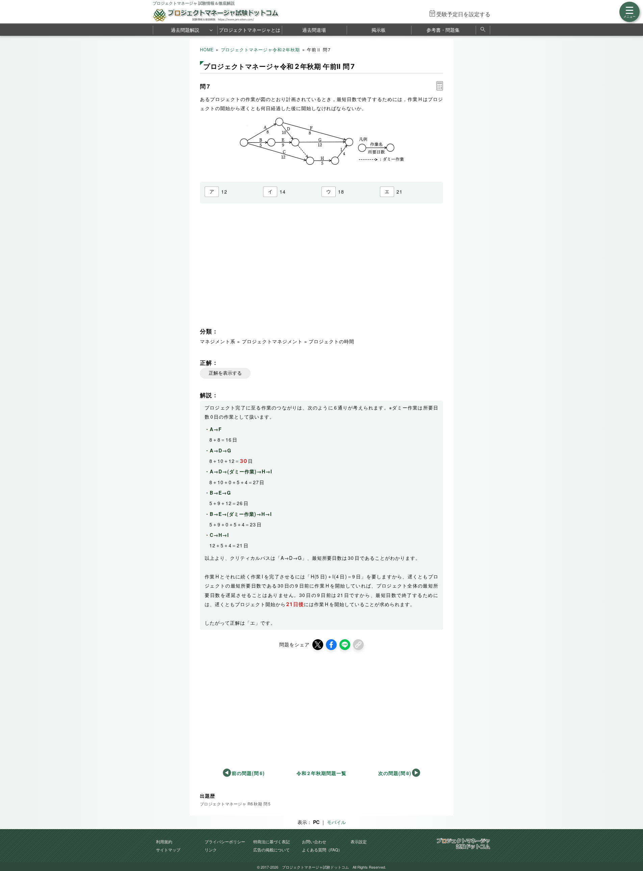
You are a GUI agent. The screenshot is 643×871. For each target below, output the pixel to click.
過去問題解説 (185, 29)
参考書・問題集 (443, 29)
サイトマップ (168, 849)
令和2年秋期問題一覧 (321, 773)
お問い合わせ (314, 841)
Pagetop (630, 845)
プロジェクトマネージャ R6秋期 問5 (235, 803)
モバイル (336, 822)
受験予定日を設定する (463, 14)
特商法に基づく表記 (271, 841)
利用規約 (164, 841)
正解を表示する (225, 373)
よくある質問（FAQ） (322, 849)
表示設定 (359, 841)
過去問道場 (314, 29)
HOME (207, 50)
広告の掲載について (271, 849)
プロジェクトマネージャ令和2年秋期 (260, 50)
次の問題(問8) (394, 773)
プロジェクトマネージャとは (249, 29)
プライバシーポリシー (225, 841)
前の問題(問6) (248, 773)
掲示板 (378, 29)
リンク (211, 849)
